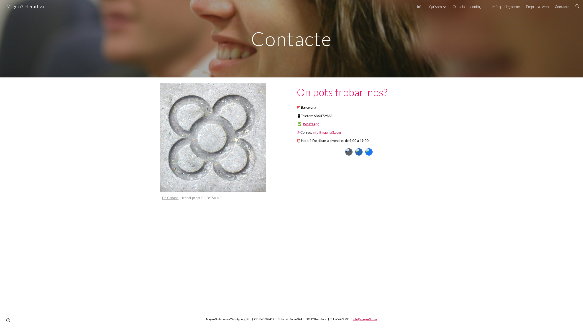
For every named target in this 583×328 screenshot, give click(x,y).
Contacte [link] (562, 6)
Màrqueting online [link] (506, 6)
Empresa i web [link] (537, 6)
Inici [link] (420, 6)
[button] (577, 6)
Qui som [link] (435, 6)
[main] (291, 38)
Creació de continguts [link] (469, 6)
